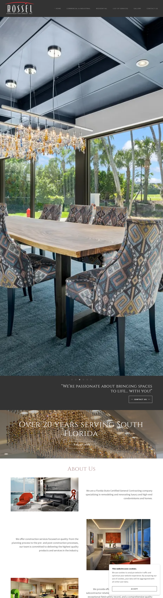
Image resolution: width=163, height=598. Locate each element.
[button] (72, 379)
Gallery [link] (137, 8)
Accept (134, 589)
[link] (19, 8)
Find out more (82, 445)
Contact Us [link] (152, 8)
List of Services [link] (120, 8)
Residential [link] (101, 8)
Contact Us (140, 399)
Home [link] (58, 8)
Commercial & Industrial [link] (79, 8)
